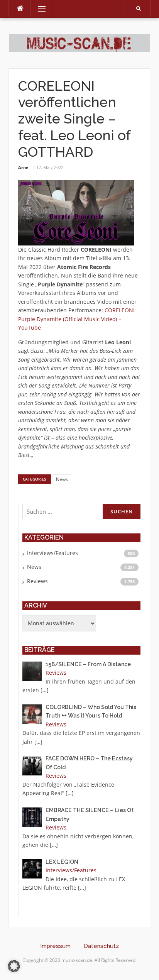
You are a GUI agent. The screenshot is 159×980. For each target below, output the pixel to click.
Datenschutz (101, 946)
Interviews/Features (52, 553)
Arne (23, 167)
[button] (14, 966)
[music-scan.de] (79, 42)
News (62, 479)
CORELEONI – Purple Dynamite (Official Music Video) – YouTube (78, 318)
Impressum (55, 946)
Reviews (37, 581)
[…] (45, 690)
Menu (38, 8)
